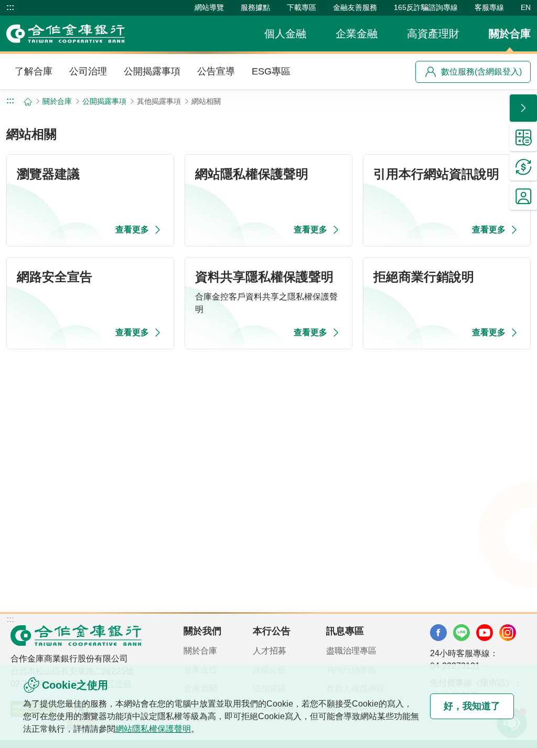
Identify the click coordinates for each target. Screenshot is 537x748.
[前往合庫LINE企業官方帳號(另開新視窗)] (461, 632)
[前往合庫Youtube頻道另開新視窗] (484, 632)
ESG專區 (271, 71)
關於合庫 (510, 33)
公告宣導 (216, 71)
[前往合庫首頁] (65, 33)
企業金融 (357, 33)
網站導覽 (209, 7)
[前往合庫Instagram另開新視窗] (507, 632)
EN (526, 7)
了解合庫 (33, 71)
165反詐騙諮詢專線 (426, 7)
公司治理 (88, 71)
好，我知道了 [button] (472, 706)
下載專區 (301, 7)
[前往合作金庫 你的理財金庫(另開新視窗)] (438, 632)
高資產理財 (433, 33)
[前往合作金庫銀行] (76, 635)
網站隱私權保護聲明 (153, 728)
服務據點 (255, 7)
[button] (523, 108)
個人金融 (285, 33)
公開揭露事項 (152, 71)
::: (10, 7)
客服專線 (489, 7)
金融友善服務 (355, 7)
